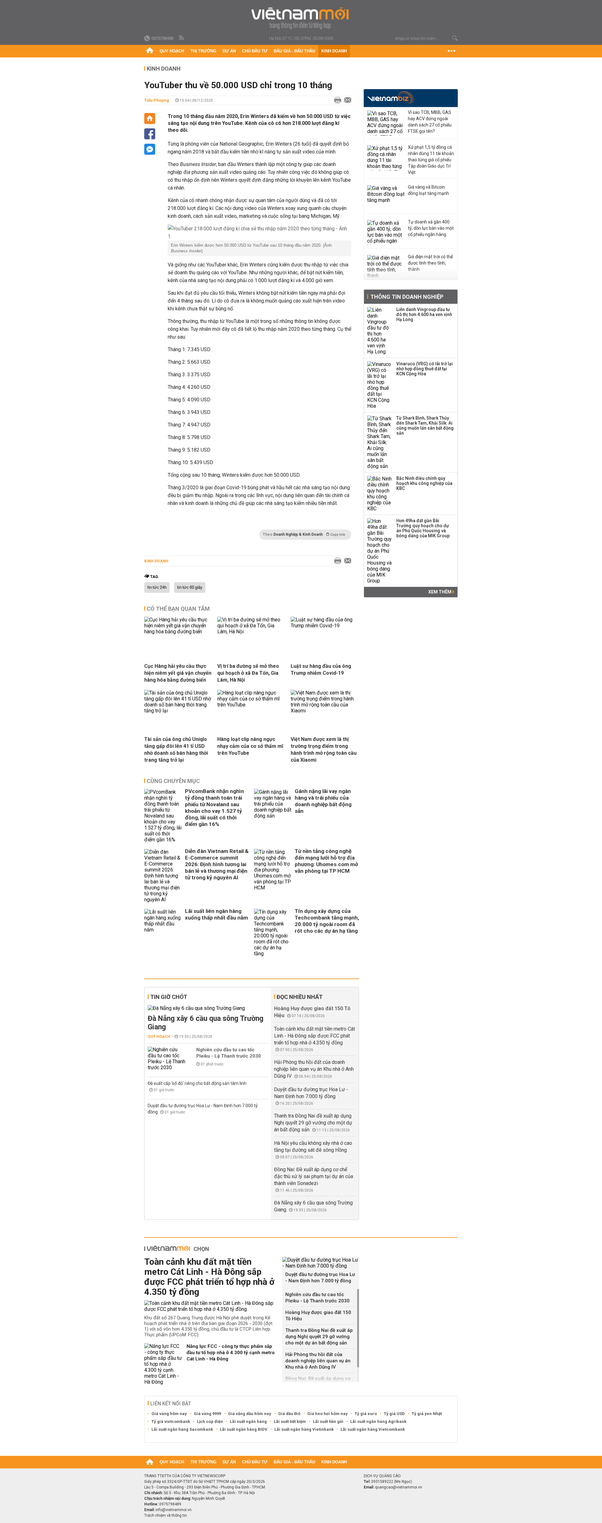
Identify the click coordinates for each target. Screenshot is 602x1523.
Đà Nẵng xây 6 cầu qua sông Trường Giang (205, 1022)
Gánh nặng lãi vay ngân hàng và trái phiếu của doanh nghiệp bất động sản (323, 801)
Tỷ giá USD (394, 1413)
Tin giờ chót (168, 997)
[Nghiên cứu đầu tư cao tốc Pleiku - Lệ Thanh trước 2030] (166, 1058)
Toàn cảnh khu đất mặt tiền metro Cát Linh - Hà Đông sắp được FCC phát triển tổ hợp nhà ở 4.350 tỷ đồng (314, 1036)
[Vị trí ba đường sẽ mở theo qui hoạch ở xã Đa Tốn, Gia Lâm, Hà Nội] (251, 632)
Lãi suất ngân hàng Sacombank (182, 1429)
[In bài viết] (336, 100)
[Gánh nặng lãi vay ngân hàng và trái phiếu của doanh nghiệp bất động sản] (273, 816)
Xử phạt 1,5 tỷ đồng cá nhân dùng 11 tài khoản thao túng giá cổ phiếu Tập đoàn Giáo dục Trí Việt (431, 160)
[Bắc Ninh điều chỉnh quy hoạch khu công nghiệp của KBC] (379, 494)
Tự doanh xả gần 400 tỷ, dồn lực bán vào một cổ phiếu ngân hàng (431, 228)
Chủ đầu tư (254, 51)
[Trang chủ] (149, 51)
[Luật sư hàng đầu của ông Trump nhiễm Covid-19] (325, 626)
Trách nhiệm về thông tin (165, 1515)
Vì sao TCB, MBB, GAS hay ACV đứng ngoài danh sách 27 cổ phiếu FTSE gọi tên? (430, 122)
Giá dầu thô (289, 1413)
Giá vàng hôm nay (169, 1413)
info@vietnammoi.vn (174, 1510)
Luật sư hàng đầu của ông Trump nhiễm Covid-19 (321, 669)
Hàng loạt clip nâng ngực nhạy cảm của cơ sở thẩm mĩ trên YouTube (250, 746)
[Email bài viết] (346, 100)
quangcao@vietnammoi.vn (398, 1487)
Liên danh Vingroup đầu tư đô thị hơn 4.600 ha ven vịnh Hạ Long (424, 314)
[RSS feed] (182, 38)
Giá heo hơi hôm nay (327, 1413)
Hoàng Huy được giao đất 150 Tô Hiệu (318, 1316)
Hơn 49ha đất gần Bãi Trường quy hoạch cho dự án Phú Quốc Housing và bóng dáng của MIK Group (423, 528)
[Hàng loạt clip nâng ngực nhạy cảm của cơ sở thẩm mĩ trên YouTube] (251, 705)
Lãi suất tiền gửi (328, 1421)
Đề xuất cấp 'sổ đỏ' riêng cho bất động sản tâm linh (197, 1083)
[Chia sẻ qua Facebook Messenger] (149, 149)
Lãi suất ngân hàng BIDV (243, 1429)
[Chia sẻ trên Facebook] (149, 133)
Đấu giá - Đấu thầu (294, 51)
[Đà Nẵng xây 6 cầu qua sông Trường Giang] (208, 1008)
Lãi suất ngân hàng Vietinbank (304, 1429)
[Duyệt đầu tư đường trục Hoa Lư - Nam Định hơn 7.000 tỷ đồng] (320, 1263)
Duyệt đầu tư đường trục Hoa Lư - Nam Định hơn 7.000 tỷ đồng (320, 1278)
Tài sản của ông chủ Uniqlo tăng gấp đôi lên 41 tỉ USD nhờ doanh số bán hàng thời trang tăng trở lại (176, 749)
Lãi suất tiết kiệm (290, 1421)
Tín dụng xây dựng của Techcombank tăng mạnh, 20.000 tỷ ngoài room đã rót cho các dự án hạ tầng (327, 921)
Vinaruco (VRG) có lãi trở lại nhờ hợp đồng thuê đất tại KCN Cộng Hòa (424, 368)
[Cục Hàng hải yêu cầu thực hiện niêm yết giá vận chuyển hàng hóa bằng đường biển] (178, 632)
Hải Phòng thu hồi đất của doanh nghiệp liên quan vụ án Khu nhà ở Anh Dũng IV (314, 1069)
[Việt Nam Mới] (301, 18)
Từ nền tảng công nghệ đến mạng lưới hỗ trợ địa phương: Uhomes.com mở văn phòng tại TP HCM (326, 861)
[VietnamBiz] (391, 97)
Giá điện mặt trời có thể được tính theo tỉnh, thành (430, 263)
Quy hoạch (172, 51)
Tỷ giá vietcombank (170, 1421)
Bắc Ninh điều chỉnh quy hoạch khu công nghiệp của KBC (424, 483)
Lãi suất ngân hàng (248, 1421)
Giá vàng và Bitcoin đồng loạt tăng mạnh (428, 190)
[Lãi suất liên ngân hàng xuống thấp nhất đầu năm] (163, 933)
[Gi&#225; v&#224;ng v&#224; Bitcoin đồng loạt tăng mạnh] (386, 197)
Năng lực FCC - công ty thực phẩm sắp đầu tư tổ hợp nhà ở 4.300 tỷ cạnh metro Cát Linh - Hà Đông (231, 1352)
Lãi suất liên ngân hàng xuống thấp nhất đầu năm (216, 914)
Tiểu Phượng (156, 100)
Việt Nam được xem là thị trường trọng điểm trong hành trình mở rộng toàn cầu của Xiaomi (323, 749)
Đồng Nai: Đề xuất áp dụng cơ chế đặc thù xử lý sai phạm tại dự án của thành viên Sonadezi (313, 1176)
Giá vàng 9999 (207, 1413)
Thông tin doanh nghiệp (406, 296)
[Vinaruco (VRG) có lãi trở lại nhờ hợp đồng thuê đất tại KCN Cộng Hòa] (379, 385)
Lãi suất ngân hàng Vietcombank (373, 1429)
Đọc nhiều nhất (300, 997)
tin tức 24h (156, 587)
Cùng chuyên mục (173, 781)
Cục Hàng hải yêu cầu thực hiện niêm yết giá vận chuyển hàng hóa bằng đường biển (177, 673)
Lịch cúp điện (210, 1421)
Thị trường (203, 51)
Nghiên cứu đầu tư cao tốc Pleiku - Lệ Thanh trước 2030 (228, 1053)
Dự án (229, 51)
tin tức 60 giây (189, 587)
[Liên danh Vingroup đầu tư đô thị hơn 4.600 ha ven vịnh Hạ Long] (379, 331)
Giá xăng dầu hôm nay (249, 1413)
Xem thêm (440, 591)
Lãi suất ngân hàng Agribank (378, 1421)
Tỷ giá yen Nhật (427, 1413)
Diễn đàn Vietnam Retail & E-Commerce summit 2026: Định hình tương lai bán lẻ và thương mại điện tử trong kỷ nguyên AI (217, 864)
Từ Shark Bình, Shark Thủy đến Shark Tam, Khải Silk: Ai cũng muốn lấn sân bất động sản (425, 426)
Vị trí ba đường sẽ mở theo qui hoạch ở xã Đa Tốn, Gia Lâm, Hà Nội (248, 673)
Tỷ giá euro (366, 1413)
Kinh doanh (334, 51)
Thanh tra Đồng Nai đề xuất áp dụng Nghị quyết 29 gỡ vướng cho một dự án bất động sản (313, 1123)
